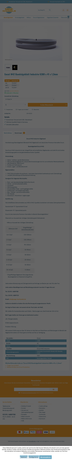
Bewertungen (19, 133)
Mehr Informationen (42, 453)
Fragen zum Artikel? (22, 109)
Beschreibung (8, 133)
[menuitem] (67, 10)
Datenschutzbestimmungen (29, 392)
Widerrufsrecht (25, 416)
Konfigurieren (33, 457)
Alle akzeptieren (45, 457)
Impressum (42, 418)
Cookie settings (43, 406)
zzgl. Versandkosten (14, 91)
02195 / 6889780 (9, 414)
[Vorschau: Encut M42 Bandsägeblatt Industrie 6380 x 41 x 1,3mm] (8, 67)
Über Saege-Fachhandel (42, 413)
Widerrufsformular (26, 418)
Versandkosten (32, 441)
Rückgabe (24, 414)
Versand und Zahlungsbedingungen (27, 411)
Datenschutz (42, 416)
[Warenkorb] (67, 10)
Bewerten (36, 109)
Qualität (41, 410)
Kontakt (23, 408)
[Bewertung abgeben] (36, 78)
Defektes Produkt (26, 406)
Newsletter (42, 408)
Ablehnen (24, 457)
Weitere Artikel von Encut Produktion (18, 367)
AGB (22, 420)
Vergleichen (9, 109)
